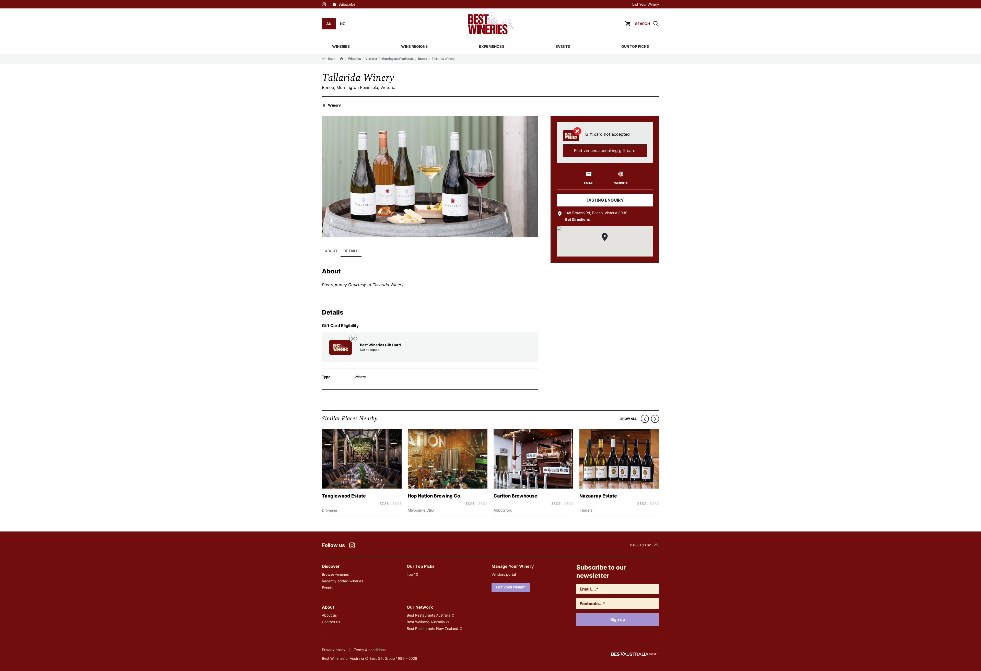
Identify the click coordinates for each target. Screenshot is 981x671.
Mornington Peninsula (397, 59)
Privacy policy (333, 649)
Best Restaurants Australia (428, 615)
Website (621, 183)
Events (327, 587)
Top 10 (412, 574)
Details (351, 251)
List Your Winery (645, 4)
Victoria (371, 59)
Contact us (331, 622)
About (331, 251)
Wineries (354, 59)
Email (588, 183)
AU (328, 23)
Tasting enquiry (605, 200)
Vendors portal (504, 574)
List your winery (510, 587)
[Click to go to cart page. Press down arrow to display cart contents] (628, 24)
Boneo (422, 59)
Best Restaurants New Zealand (432, 628)
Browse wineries (335, 574)
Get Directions (577, 219)
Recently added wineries (342, 581)
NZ (342, 23)
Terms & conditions (370, 649)
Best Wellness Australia (426, 622)
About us (329, 615)
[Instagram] (324, 4)
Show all (628, 419)
